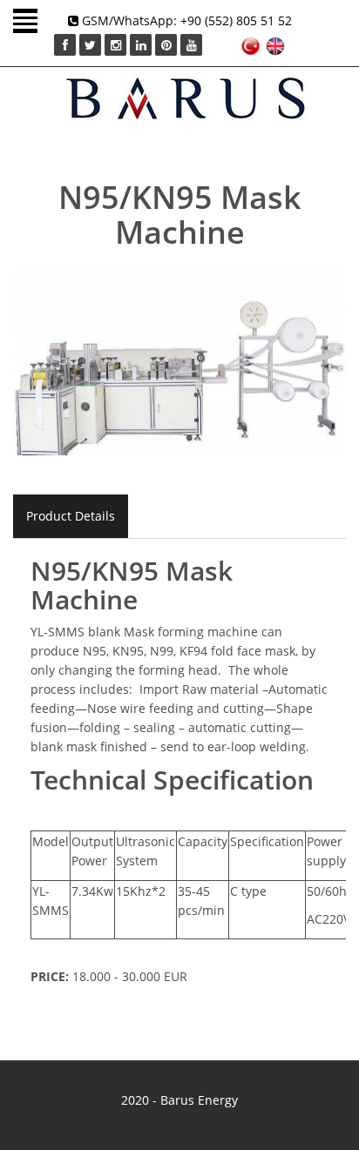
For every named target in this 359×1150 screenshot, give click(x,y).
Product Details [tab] (70, 516)
